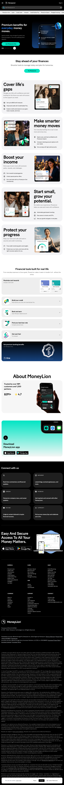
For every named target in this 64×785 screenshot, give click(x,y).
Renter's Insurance (52, 581)
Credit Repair (51, 584)
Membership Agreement (9, 707)
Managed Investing (32, 577)
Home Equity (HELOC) (12, 580)
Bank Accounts (31, 570)
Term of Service (31, 600)
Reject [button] (34, 780)
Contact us (30, 597)
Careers (9, 599)
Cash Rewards (31, 587)
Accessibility (30, 610)
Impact (9, 606)
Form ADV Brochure (22, 768)
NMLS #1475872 (6, 638)
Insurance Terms (16, 642)
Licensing (30, 608)
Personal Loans (11, 569)
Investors (9, 603)
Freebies (30, 586)
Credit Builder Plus (11, 577)
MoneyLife (9, 600)
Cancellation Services (53, 586)
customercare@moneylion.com (55, 602)
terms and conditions (18, 731)
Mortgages (9, 581)
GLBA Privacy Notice (32, 606)
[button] (52, 780)
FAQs (29, 599)
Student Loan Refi (52, 572)
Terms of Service (50, 636)
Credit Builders (11, 575)
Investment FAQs (12, 768)
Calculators (10, 602)
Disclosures (14, 638)
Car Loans (9, 583)
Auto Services (51, 577)
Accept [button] (41, 780)
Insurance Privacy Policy (54, 640)
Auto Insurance (51, 573)
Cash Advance (10, 572)
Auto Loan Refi (51, 575)
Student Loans (10, 578)
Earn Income (30, 572)
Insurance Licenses (6, 642)
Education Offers (51, 580)
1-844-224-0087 (51, 600)
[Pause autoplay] (14, 48)
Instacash (9, 573)
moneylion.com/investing (36, 768)
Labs (8, 605)
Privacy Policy (31, 602)
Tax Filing (50, 578)
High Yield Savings (32, 573)
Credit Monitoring (52, 569)
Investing (30, 575)
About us (9, 597)
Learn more (18, 780)
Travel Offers (51, 583)
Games (29, 584)
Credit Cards (10, 570)
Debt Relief (50, 570)
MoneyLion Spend (32, 569)
